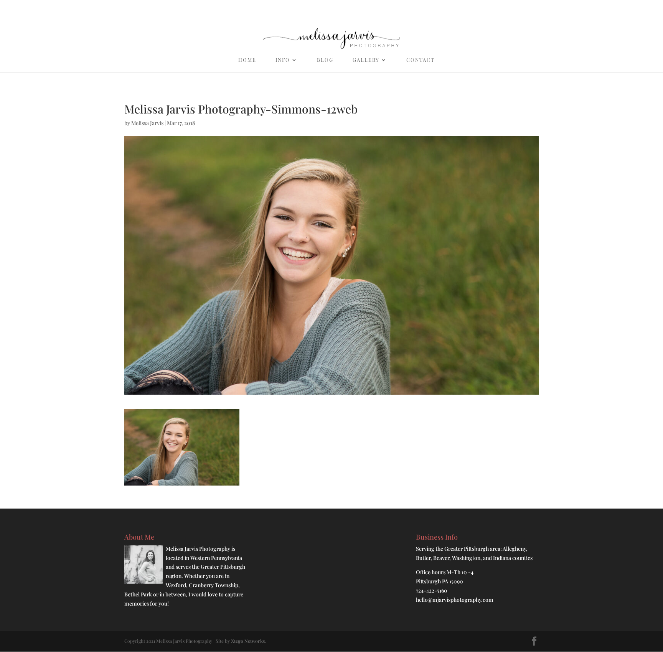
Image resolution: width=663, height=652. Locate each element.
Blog (325, 60)
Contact (420, 60)
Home (247, 60)
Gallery (366, 60)
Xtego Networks (248, 641)
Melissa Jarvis (147, 123)
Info (282, 60)
